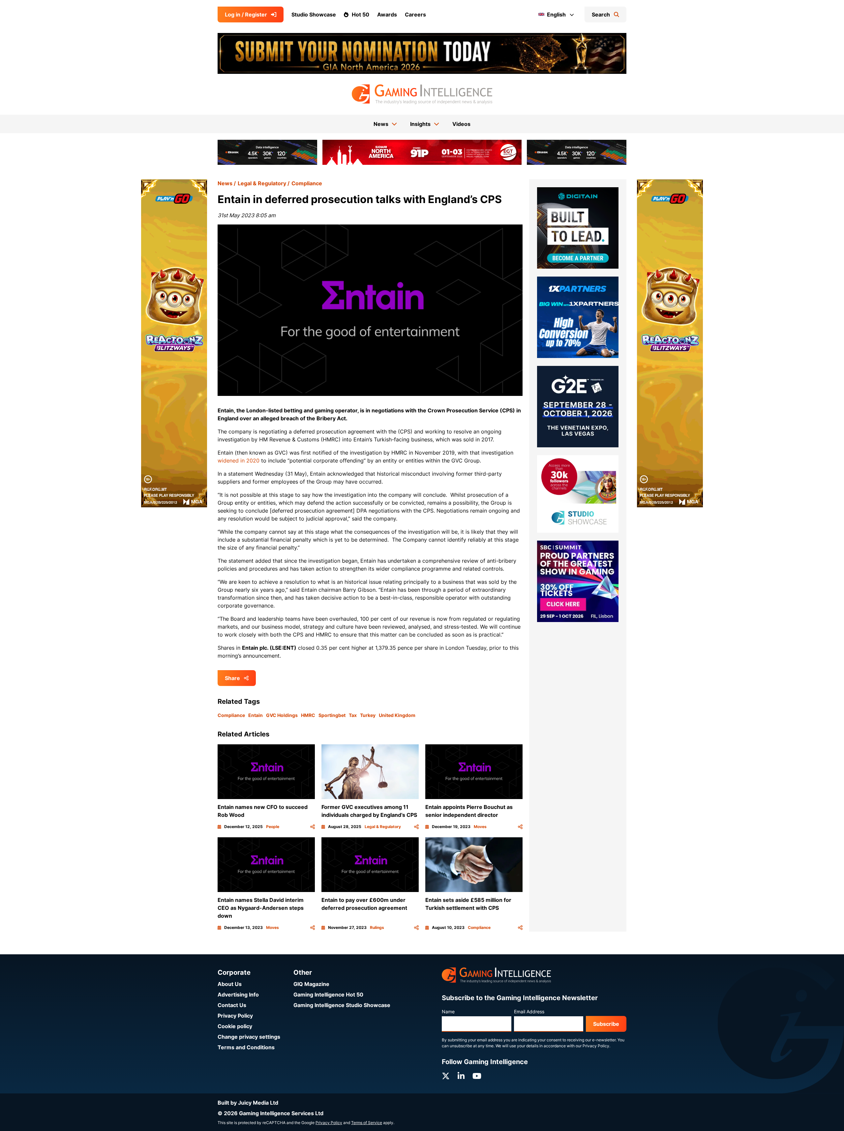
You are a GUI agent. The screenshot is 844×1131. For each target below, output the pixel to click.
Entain (255, 715)
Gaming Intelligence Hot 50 (328, 994)
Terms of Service (366, 1122)
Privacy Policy (235, 1015)
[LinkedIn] (461, 1076)
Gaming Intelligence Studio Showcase (341, 1005)
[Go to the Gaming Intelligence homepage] (422, 94)
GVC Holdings (282, 715)
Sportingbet (332, 715)
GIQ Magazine (311, 984)
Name (448, 1011)
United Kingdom (397, 715)
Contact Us (232, 1005)
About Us (230, 984)
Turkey (368, 715)
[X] (446, 1076)
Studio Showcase (313, 14)
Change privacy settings (249, 1036)
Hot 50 (360, 14)
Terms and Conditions (246, 1047)
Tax (353, 715)
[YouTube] (476, 1076)
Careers (415, 14)
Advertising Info (238, 994)
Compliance (306, 183)
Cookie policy (235, 1026)
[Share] (312, 827)
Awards (387, 14)
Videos (461, 124)
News (225, 183)
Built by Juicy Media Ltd (248, 1102)
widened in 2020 (238, 460)
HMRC (308, 715)
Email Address (529, 1011)
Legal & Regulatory (262, 183)
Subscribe (606, 1024)
